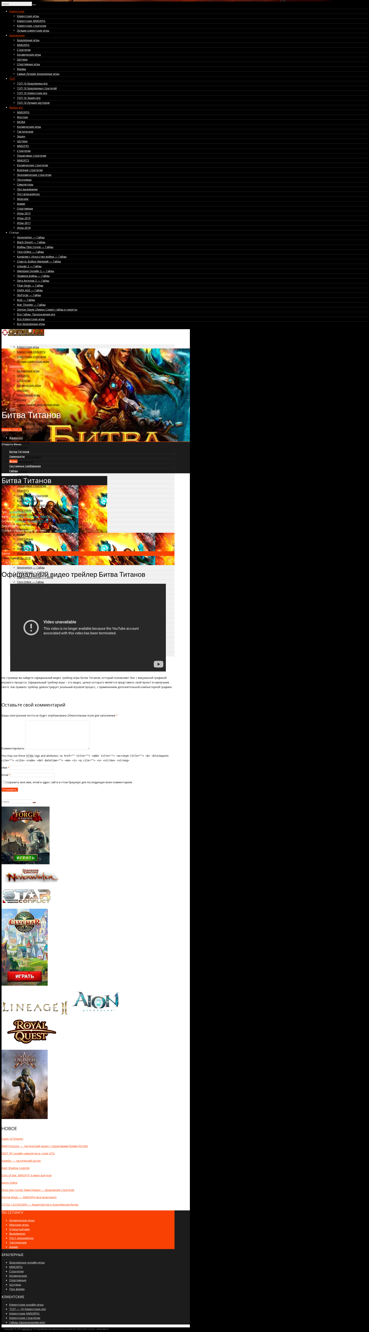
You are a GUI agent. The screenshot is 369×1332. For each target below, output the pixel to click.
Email (5, 775)
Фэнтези (22, 117)
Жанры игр (16, 107)
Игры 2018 (24, 228)
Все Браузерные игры (31, 324)
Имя (4, 767)
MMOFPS (23, 146)
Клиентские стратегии (31, 26)
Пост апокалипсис (21, 1238)
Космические (18, 1276)
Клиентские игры (28, 16)
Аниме (21, 203)
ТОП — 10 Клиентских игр (27, 1309)
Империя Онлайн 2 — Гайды (35, 271)
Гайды (13, 471)
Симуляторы (25, 184)
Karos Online (9, 1182)
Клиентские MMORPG (31, 21)
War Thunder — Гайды (31, 304)
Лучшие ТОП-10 (37, 521)
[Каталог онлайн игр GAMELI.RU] (23, 335)
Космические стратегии (32, 165)
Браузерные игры (28, 40)
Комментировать (13, 748)
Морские (22, 199)
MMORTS (23, 160)
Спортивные (25, 208)
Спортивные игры (28, 64)
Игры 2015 (24, 213)
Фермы (21, 69)
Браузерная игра (20, 512)
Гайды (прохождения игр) (27, 1322)
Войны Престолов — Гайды (35, 247)
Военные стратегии (30, 170)
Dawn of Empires (12, 1139)
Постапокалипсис (28, 194)
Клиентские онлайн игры (26, 1304)
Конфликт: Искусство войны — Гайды (41, 256)
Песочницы (24, 179)
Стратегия (32, 516)
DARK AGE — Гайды (30, 290)
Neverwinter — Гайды (31, 237)
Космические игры (29, 54)
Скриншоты (17, 456)
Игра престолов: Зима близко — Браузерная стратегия (38, 1190)
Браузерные (17, 35)
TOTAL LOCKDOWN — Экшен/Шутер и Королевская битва (40, 1204)
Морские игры (19, 1225)
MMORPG (23, 45)
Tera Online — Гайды (30, 252)
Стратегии (24, 50)
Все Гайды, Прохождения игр (36, 314)
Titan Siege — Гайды (30, 285)
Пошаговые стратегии (31, 155)
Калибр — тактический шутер (21, 1160)
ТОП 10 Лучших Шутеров (33, 102)
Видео (13, 461)
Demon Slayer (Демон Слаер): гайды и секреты (47, 309)
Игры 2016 (24, 218)
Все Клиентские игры (31, 319)
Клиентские (16, 11)
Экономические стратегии (34, 175)
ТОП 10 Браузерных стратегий (37, 88)
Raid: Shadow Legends (16, 1168)
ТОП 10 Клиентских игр (32, 93)
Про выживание (27, 189)
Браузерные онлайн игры (27, 1262)
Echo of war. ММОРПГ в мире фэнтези (27, 1175)
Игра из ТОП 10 (12, 429)
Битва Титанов (19, 451)
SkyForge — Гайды (29, 295)
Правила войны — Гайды (33, 276)
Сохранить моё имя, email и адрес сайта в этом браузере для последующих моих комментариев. (69, 782)
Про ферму (17, 1289)
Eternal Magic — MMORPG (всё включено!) (29, 1197)
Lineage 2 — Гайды (29, 266)
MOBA (21, 122)
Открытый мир (19, 1229)
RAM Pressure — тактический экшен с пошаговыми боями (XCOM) (45, 1146)
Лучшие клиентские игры (33, 30)
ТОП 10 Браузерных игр (32, 83)
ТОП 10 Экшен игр (29, 98)
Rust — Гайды (26, 300)
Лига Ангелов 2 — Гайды (33, 280)
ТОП (12, 78)
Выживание (17, 1233)
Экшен (21, 136)
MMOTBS (46, 516)
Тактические (25, 131)
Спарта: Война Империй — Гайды (39, 261)
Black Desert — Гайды (31, 242)
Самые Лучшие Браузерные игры (38, 74)
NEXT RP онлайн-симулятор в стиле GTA (28, 1153)
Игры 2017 (24, 223)
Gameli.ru (27, 1328)
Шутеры (22, 59)
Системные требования (25, 466)
